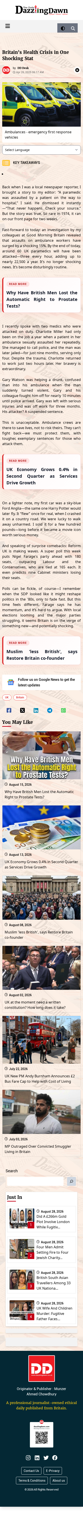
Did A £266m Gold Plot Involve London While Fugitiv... (53, 1221)
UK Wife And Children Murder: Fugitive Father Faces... (54, 1313)
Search (12, 1171)
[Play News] (77, 70)
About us (58, 1480)
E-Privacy (53, 1471)
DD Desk (23, 68)
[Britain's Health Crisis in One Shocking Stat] (9, 707)
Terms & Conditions (31, 1480)
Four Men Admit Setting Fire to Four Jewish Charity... (53, 1252)
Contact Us (31, 1471)
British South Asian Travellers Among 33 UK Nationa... (54, 1283)
